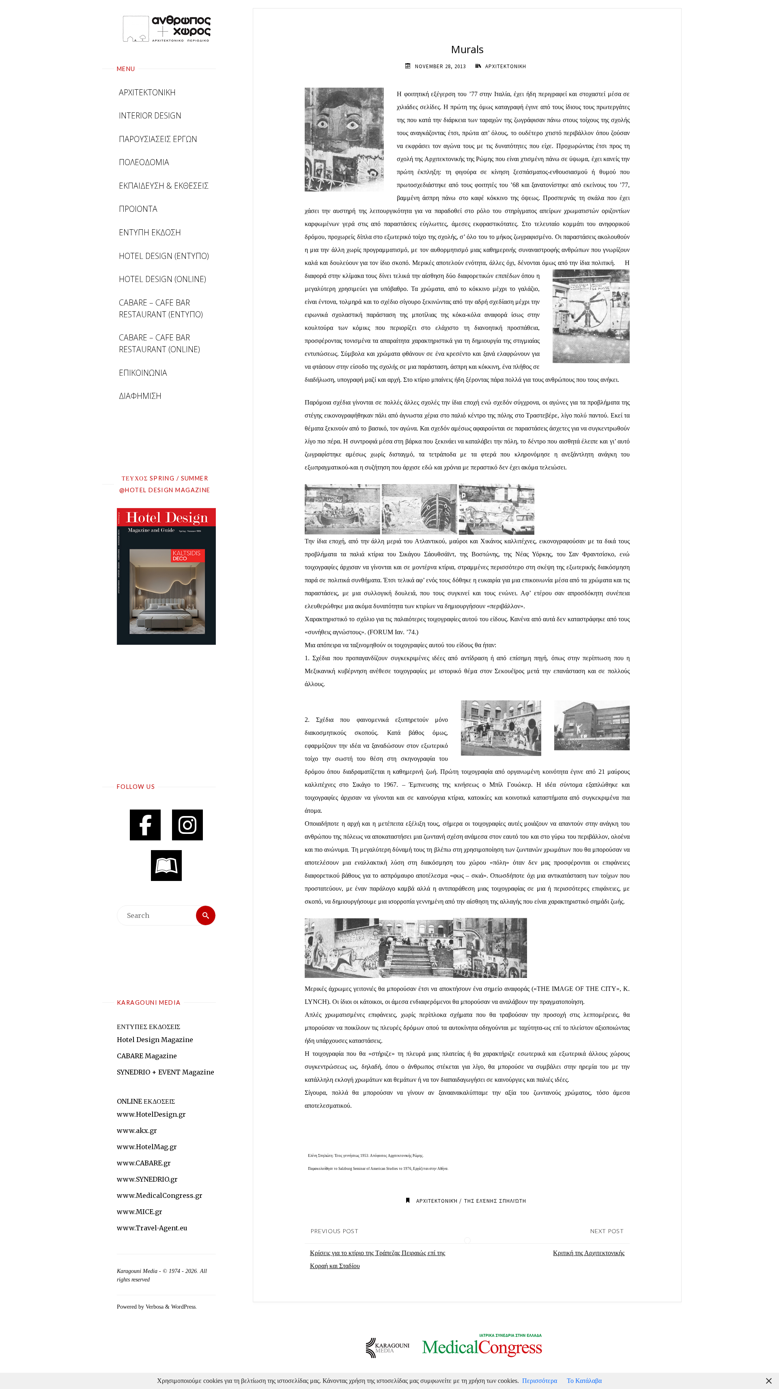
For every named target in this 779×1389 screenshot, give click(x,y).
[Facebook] (145, 825)
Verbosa (154, 1306)
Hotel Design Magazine (155, 1040)
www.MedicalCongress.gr (159, 1195)
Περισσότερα (539, 1380)
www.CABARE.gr (144, 1163)
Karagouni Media (138, 1271)
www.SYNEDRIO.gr (147, 1179)
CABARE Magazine (147, 1056)
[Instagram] (187, 825)
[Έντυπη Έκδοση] (166, 865)
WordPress (183, 1306)
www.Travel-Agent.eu (152, 1228)
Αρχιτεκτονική (437, 1200)
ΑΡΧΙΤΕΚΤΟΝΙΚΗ (505, 66)
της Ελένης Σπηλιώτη (495, 1200)
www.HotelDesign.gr (151, 1114)
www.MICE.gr (139, 1212)
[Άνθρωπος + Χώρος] (166, 28)
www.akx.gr (137, 1130)
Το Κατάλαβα (584, 1380)
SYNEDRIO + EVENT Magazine (165, 1072)
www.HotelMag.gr (147, 1147)
